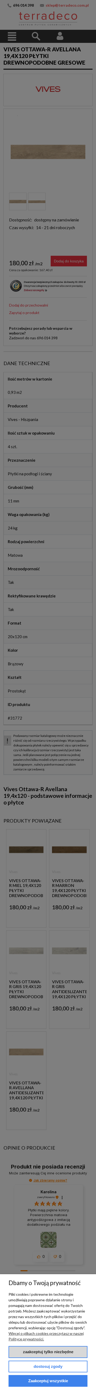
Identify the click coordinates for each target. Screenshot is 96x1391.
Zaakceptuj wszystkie (48, 1380)
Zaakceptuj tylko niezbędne (48, 1351)
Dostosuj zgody (48, 1366)
